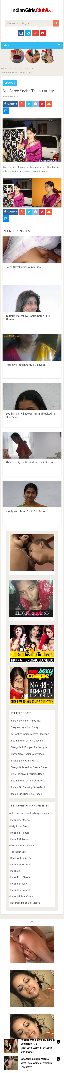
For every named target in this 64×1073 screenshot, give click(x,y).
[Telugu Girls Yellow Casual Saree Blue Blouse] (32, 298)
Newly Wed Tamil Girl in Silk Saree (25, 511)
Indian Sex (15, 871)
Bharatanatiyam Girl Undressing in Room (29, 462)
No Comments (11, 96)
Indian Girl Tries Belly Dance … (27, 793)
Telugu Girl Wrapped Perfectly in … (30, 747)
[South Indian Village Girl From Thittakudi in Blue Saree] (32, 396)
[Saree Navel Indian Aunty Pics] (32, 249)
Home (4, 68)
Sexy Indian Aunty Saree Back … (28, 773)
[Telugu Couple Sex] (31, 615)
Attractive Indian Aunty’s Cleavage (26, 364)
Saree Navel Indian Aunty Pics (23, 267)
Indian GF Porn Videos (21, 896)
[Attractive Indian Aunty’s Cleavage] (32, 347)
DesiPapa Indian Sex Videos (25, 902)
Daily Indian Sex (18, 826)
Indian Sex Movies (20, 820)
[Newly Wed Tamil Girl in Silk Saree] (32, 494)
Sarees (26, 68)
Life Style (14, 68)
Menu (6, 45)
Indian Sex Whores (20, 864)
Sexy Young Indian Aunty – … (27, 727)
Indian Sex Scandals (20, 890)
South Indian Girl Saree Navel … (28, 780)
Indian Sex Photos (19, 832)
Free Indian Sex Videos (22, 845)
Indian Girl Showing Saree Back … (29, 787)
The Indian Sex (18, 851)
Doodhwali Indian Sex (21, 858)
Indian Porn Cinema (20, 877)
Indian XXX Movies (20, 839)
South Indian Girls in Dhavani (27, 740)
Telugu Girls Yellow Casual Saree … (30, 767)
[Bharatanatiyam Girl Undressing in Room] (32, 445)
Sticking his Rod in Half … (25, 760)
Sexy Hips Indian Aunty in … (26, 720)
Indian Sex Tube (18, 883)
